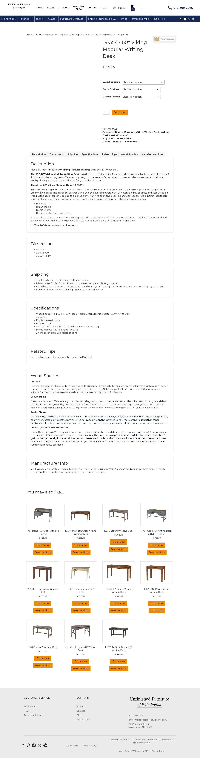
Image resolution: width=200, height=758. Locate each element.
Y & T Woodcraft (129, 141)
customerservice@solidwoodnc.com (148, 719)
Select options (42, 552)
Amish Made (116, 138)
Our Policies (72, 745)
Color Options (111, 89)
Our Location (83, 719)
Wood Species (111, 82)
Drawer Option (111, 96)
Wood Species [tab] (129, 154)
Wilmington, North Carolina (79, 289)
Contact (80, 710)
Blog (78, 715)
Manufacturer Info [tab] (152, 154)
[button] (57, 8)
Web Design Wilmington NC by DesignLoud (141, 751)
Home (30, 34)
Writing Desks (79, 34)
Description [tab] (39, 154)
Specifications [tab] (90, 154)
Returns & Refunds (33, 715)
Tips (69, 357)
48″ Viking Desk (126, 220)
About (79, 706)
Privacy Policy (90, 745)
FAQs (26, 710)
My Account (30, 706)
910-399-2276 (136, 715)
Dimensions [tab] (57, 154)
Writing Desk (152, 132)
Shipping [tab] (72, 154)
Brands (49, 34)
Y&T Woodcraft (62, 34)
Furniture (39, 34)
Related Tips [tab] (109, 154)
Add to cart (120, 112)
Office (139, 132)
